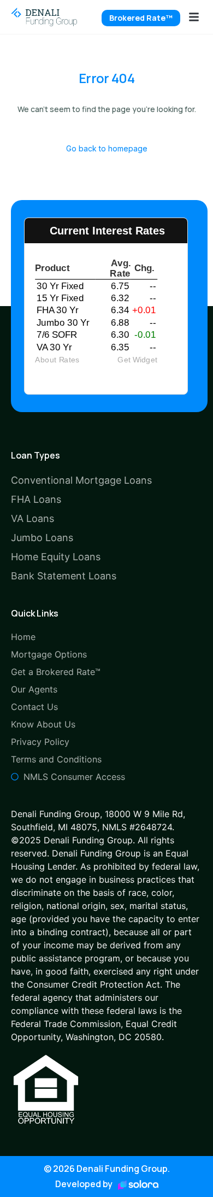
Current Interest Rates (107, 231)
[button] (194, 17)
